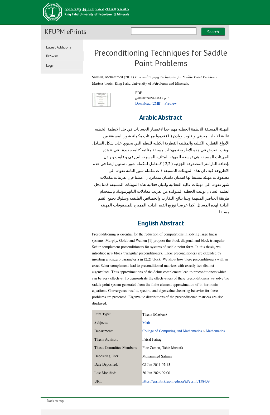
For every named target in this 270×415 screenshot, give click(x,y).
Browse (52, 56)
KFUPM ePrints (65, 31)
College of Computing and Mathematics (172, 330)
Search (213, 31)
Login (50, 65)
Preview (171, 103)
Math (146, 322)
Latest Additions (58, 47)
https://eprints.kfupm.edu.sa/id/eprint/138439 (176, 381)
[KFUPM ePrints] (86, 23)
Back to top (55, 401)
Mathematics (215, 330)
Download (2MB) (148, 103)
